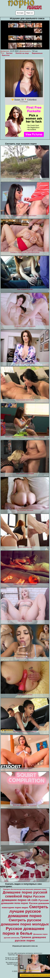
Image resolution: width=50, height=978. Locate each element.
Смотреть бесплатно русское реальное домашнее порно (24, 889)
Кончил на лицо (22, 53)
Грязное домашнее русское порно (30, 939)
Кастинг (9, 53)
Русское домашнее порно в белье (23, 931)
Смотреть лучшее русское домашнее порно (28, 911)
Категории (20, 13)
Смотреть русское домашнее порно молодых (25, 922)
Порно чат (29, 13)
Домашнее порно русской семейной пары (25, 894)
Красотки (5, 55)
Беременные (37, 53)
